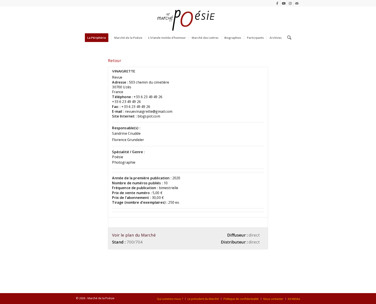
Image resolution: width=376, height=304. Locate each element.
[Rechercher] (287, 37)
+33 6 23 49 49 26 (148, 96)
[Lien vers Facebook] (277, 3)
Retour (114, 60)
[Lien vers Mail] (297, 3)
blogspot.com (149, 116)
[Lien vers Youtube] (283, 3)
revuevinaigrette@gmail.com (148, 111)
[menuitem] (98, 37)
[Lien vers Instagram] (290, 3)
